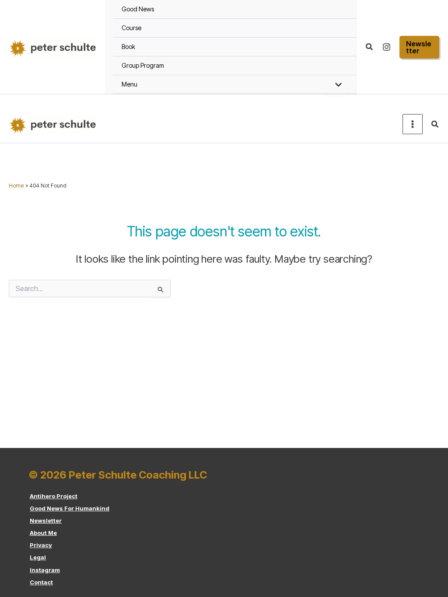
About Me (43, 532)
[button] (370, 47)
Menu (129, 84)
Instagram (45, 569)
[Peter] (386, 47)
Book (128, 46)
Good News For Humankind (69, 508)
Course (131, 27)
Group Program (143, 65)
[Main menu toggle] (412, 124)
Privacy (41, 544)
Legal (38, 557)
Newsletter (46, 520)
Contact (41, 582)
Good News (138, 9)
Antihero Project (53, 496)
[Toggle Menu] (336, 85)
